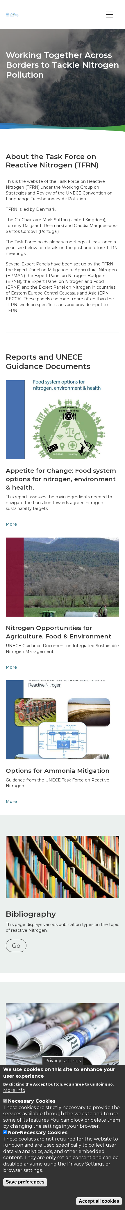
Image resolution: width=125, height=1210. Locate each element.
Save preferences (25, 1181)
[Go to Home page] (13, 14)
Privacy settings (62, 1060)
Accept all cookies (99, 1201)
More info (14, 1090)
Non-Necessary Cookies (37, 1132)
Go (16, 945)
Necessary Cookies (32, 1101)
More (11, 524)
